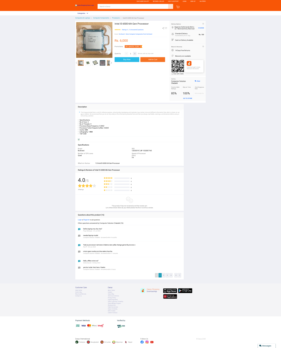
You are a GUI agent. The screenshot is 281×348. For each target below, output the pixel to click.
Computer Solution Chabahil (178, 82)
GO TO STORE (187, 98)
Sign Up (192, 1)
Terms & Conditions (113, 296)
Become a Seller (158, 1)
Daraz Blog (111, 294)
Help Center (78, 290)
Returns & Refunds (80, 294)
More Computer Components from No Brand (139, 34)
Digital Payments (113, 299)
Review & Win (112, 305)
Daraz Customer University (115, 301)
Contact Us (78, 296)
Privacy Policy (112, 298)
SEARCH (170, 6)
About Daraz (111, 290)
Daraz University (112, 309)
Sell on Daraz (111, 311)
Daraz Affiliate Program (114, 303)
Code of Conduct (112, 312)
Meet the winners (113, 307)
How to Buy (78, 292)
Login (184, 1)
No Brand (122, 34)
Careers (110, 292)
